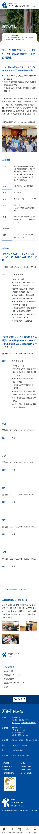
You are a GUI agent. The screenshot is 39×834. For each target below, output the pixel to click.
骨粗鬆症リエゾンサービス (12, 675)
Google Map (16, 723)
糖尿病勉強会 (9, 667)
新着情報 (6, 763)
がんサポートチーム (10, 671)
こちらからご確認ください (20, 755)
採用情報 (6, 769)
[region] (19, 670)
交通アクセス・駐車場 (28, 723)
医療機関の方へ (26, 766)
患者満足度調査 (9, 679)
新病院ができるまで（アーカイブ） (14, 683)
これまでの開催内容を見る (13, 589)
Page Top (34, 810)
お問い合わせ (7, 766)
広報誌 (6, 687)
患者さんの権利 (26, 769)
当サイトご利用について (28, 773)
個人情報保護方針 (9, 773)
